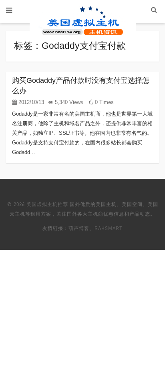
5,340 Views (68, 102)
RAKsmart (109, 228)
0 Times (103, 102)
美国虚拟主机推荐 (47, 204)
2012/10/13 (30, 102)
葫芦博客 (78, 228)
